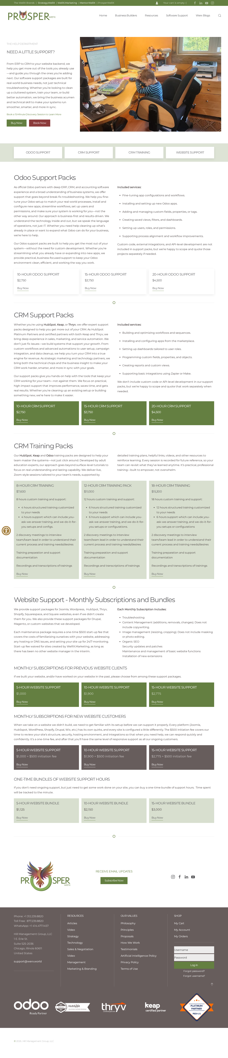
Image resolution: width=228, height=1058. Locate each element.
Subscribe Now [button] (114, 880)
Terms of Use (129, 968)
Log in (194, 965)
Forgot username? (194, 975)
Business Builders (126, 15)
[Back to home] (32, 15)
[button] (219, 15)
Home (103, 15)
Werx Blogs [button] (203, 15)
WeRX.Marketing (67, 2)
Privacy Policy (130, 962)
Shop (177, 915)
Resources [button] (151, 15)
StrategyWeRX (47, 2)
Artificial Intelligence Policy (139, 955)
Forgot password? (194, 971)
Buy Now (16, 123)
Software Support (177, 15)
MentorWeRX (87, 2)
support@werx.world (28, 961)
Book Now (39, 123)
